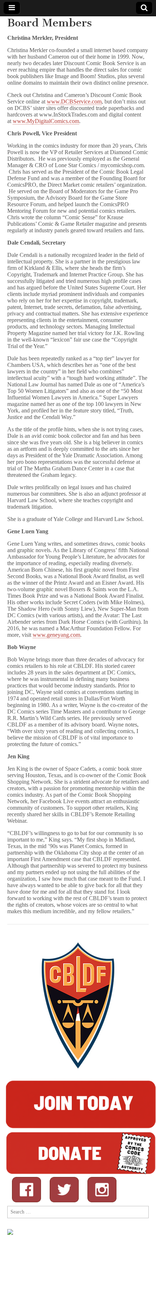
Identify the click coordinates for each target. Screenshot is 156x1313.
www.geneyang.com (56, 635)
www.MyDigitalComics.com (46, 121)
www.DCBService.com (74, 101)
